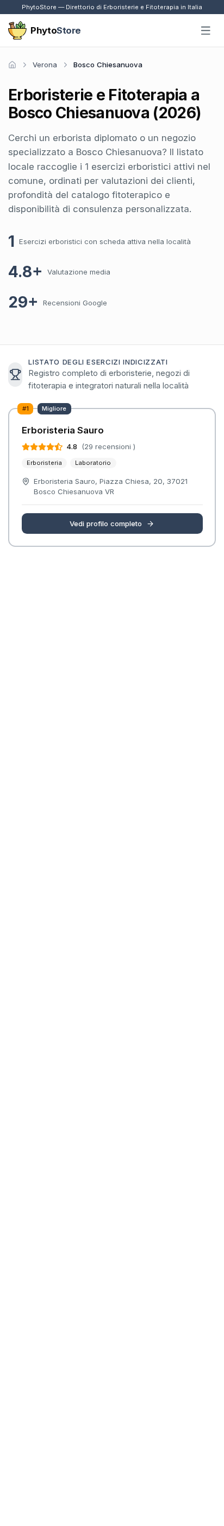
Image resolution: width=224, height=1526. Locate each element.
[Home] (12, 65)
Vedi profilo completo (106, 523)
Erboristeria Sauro (63, 430)
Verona (45, 64)
